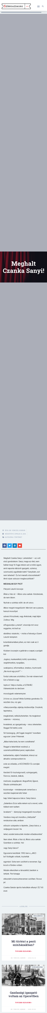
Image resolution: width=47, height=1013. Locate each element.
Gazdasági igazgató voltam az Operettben (23, 994)
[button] (38, 6)
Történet (18, 537)
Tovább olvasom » (23, 951)
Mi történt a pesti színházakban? (23, 943)
